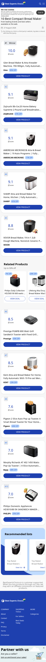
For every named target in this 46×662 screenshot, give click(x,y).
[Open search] (40, 4)
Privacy (3, 627)
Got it (40, 12)
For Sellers (20, 616)
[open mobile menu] (43, 3)
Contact (4, 618)
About (3, 614)
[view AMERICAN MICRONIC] (11, 139)
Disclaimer (5, 635)
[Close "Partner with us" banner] (44, 648)
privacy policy (5, 16)
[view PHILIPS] (15, 281)
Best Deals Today (20, 621)
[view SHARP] (11, 183)
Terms (3, 631)
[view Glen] (12, 52)
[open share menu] (43, 27)
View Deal (15, 298)
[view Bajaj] (11, 451)
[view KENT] (11, 364)
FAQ (2, 622)
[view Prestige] (11, 320)
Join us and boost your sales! (13, 657)
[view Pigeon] (11, 407)
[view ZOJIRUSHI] (11, 95)
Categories (34, 614)
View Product (23, 76)
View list (19, 567)
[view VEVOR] (11, 226)
